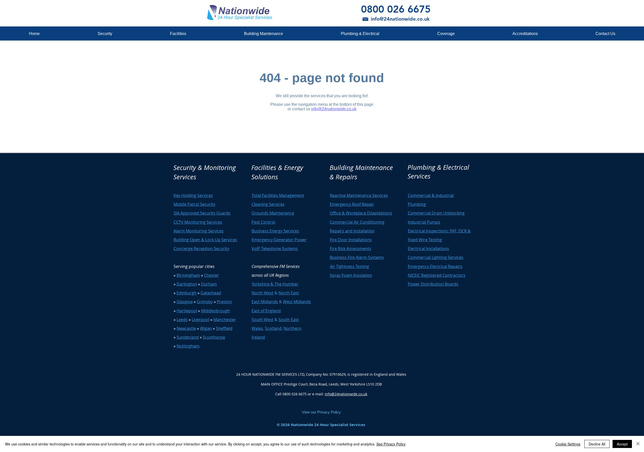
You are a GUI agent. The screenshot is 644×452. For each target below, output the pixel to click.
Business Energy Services (275, 231)
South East (288, 319)
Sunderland (188, 337)
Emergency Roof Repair (352, 204)
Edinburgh (186, 293)
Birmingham (188, 275)
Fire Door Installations (351, 239)
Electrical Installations (428, 248)
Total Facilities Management (278, 195)
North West (262, 293)
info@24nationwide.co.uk (346, 394)
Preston (224, 301)
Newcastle (186, 328)
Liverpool (200, 319)
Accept (622, 443)
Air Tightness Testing (349, 266)
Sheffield (224, 328)
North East (288, 293)
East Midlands (265, 301)
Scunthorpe (214, 337)
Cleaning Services (268, 204)
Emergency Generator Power (279, 239)
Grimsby (205, 301)
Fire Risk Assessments (350, 248)
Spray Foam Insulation (351, 275)
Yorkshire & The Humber (275, 284)
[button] (104, 33)
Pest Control (263, 222)
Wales (257, 328)
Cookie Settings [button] (567, 443)
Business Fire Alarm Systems (357, 257)
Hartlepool (187, 311)
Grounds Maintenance (273, 213)
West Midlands (297, 301)
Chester (211, 275)
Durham (209, 284)
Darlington (187, 284)
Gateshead (210, 293)
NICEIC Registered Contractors (436, 275)
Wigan (206, 328)
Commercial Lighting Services (435, 257)
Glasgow (185, 301)
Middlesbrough (215, 311)
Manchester (224, 319)
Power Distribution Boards (433, 284)
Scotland (273, 328)
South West (262, 319)
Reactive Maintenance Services (359, 195)
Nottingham (188, 346)
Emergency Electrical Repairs (435, 266)
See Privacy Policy (391, 443)
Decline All (597, 443)
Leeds (182, 319)
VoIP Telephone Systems (275, 248)
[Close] (638, 444)
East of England (266, 311)
